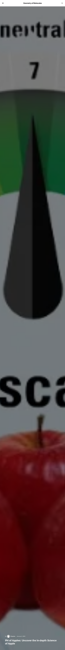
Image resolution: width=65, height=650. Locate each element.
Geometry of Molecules (32, 3)
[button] (3, 3)
